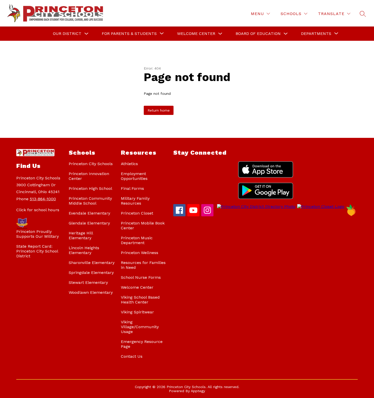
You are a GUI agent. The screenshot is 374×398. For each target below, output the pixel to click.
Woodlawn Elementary (91, 292)
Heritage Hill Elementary (81, 235)
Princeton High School (90, 188)
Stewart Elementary (88, 282)
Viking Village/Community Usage (140, 327)
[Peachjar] (351, 215)
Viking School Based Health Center (140, 299)
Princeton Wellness (139, 252)
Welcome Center (196, 33)
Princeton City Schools (91, 163)
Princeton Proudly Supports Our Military (37, 234)
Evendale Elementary (89, 213)
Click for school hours (37, 209)
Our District (67, 33)
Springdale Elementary (91, 272)
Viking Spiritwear (137, 312)
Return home (159, 110)
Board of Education (258, 33)
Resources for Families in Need (143, 265)
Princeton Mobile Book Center (143, 225)
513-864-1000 (43, 198)
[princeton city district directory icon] (255, 206)
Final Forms (132, 188)
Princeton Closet (137, 213)
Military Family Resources (135, 201)
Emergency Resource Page (142, 344)
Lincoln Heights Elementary (84, 250)
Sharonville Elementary (91, 262)
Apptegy (198, 391)
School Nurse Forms (141, 277)
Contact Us (131, 356)
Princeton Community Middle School (90, 201)
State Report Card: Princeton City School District (37, 251)
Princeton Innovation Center (89, 176)
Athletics (129, 163)
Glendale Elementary (89, 223)
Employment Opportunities (134, 176)
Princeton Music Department (137, 240)
